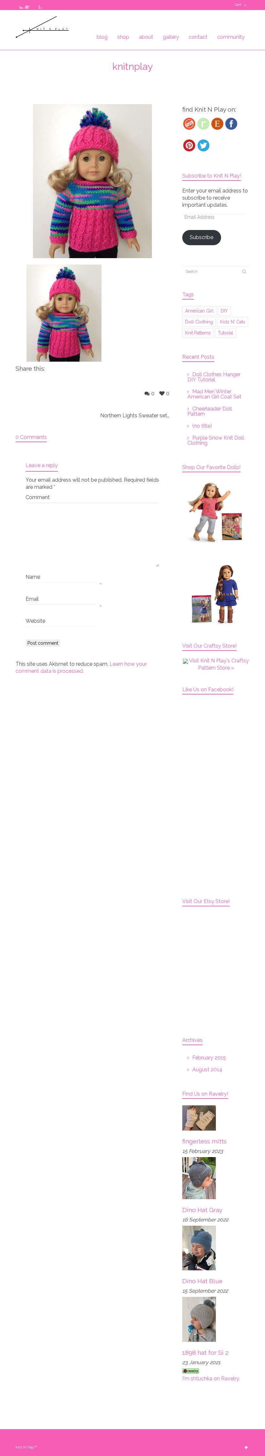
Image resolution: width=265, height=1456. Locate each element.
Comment (38, 497)
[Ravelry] (203, 124)
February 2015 (209, 1058)
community (231, 37)
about (146, 37)
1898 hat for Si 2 (205, 1352)
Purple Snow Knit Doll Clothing (215, 440)
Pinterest (38, 5)
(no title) (202, 426)
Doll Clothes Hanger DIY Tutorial (213, 377)
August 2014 (207, 1070)
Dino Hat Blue (202, 1281)
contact (198, 37)
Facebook (29, 5)
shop (123, 37)
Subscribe (201, 237)
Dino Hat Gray (202, 1209)
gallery (171, 37)
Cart (238, 5)
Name (33, 577)
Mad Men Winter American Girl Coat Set (214, 394)
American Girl (199, 310)
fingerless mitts (204, 1141)
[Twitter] (203, 145)
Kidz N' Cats (232, 321)
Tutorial (225, 332)
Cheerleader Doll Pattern (209, 411)
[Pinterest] (189, 145)
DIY (224, 310)
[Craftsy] (189, 124)
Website (35, 621)
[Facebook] (231, 124)
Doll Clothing (199, 321)
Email (32, 599)
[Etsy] (217, 124)
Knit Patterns (198, 332)
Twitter (19, 5)
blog (102, 37)
